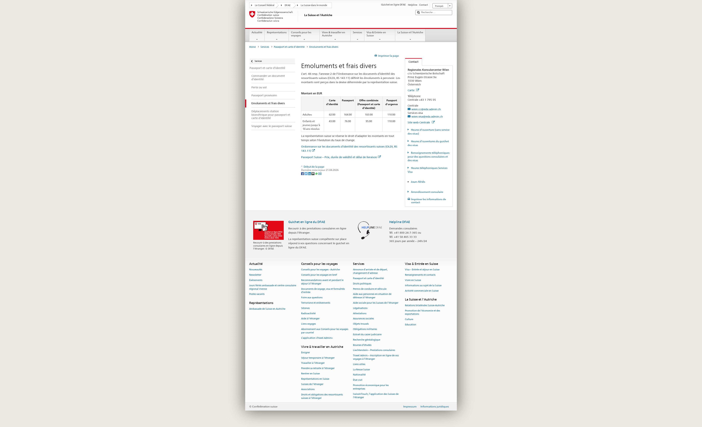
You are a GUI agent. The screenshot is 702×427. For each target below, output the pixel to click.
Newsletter (255, 274)
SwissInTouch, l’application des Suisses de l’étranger (376, 396)
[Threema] (313, 173)
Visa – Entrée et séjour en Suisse (422, 269)
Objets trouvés (361, 324)
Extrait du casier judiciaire (367, 334)
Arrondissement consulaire (426, 191)
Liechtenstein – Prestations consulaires (374, 350)
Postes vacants (257, 294)
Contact (411, 61)
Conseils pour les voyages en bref (319, 274)
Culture (409, 319)
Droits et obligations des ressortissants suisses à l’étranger (322, 396)
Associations (308, 389)
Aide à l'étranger (310, 318)
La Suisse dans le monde (314, 5)
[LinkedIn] (310, 173)
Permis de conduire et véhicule (369, 289)
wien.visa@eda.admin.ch (427, 116)
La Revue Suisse (361, 369)
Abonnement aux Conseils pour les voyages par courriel (324, 331)
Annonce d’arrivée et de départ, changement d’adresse (370, 271)
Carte (411, 90)
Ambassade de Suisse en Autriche (267, 308)
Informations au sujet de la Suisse (423, 285)
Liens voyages (308, 324)
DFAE (287, 5)
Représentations (277, 32)
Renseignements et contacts (420, 274)
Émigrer (305, 352)
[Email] (319, 173)
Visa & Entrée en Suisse (376, 34)
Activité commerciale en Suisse (422, 290)
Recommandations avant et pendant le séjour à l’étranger (322, 282)
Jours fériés (418, 182)
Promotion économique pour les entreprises (371, 387)
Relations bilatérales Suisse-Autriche (425, 305)
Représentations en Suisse (315, 378)
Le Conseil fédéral (264, 5)
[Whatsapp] (316, 173)
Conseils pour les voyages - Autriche (320, 269)
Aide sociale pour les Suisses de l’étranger (375, 302)
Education (410, 324)
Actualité (257, 32)
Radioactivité (308, 313)
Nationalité (359, 374)
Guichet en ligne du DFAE (306, 222)
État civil (357, 380)
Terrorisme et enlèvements (315, 302)
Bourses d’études (362, 345)
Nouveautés (255, 269)
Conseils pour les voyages (301, 34)
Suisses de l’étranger (312, 384)
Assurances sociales (363, 318)
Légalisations (360, 308)
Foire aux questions (311, 297)
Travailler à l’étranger (313, 363)
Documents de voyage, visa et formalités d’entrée (323, 291)
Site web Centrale (419, 122)
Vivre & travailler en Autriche (333, 34)
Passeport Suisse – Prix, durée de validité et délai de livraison (339, 157)
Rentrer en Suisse (310, 373)
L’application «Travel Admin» (317, 338)
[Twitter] (306, 173)
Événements (255, 280)
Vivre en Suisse (413, 280)
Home (252, 47)
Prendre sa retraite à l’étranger (318, 368)
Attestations (359, 313)
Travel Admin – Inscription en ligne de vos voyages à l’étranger (376, 357)
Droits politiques (362, 283)
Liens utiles (359, 364)
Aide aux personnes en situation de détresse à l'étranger (372, 296)
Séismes (305, 308)
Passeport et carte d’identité (289, 47)
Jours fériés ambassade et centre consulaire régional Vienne (272, 287)
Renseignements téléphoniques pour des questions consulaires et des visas (429, 156)
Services (357, 32)
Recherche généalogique (366, 339)
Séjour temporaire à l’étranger (318, 357)
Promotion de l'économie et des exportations (422, 312)
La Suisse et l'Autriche (410, 32)
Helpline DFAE (399, 222)
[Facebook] (303, 173)
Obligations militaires (365, 329)
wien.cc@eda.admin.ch (426, 109)
